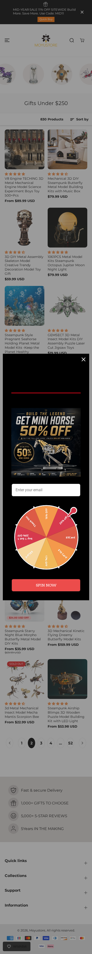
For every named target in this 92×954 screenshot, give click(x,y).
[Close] (83, 359)
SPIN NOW (46, 585)
